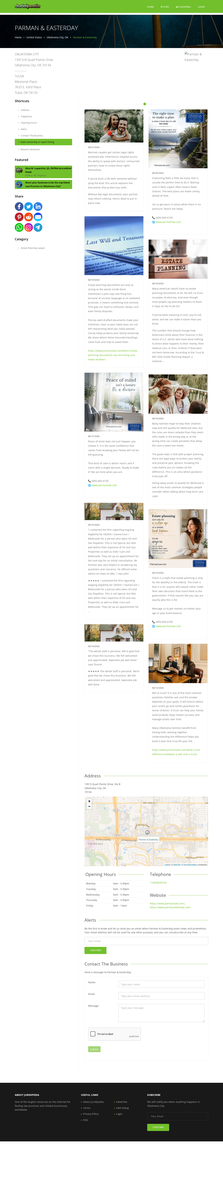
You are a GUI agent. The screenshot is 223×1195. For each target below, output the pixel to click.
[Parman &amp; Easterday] (147, 832)
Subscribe (95, 950)
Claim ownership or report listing (37, 142)
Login (201, 6)
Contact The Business (31, 135)
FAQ (85, 1120)
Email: (91, 994)
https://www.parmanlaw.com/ (167, 903)
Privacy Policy (91, 1113)
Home (150, 6)
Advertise (121, 1101)
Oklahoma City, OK (57, 37)
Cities (165, 6)
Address (24, 110)
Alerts (23, 129)
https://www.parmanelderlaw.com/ (170, 907)
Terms (86, 1108)
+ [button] (89, 801)
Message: (93, 1005)
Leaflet (167, 864)
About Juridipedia (93, 1101)
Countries (184, 6)
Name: (92, 982)
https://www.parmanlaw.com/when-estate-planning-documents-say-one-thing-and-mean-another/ (113, 355)
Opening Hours (28, 122)
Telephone (26, 116)
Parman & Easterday (148, 839)
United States (34, 37)
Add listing (122, 1108)
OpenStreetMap (190, 864)
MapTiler (177, 864)
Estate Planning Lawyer (32, 248)
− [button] (89, 806)
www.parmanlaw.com (168, 222)
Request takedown (30, 149)
